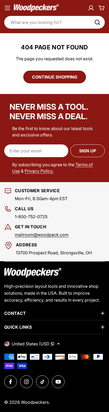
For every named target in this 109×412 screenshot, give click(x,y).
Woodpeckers (35, 402)
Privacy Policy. (39, 171)
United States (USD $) (33, 343)
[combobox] (54, 22)
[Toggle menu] (7, 8)
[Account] (91, 8)
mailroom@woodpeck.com (42, 234)
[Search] (97, 22)
